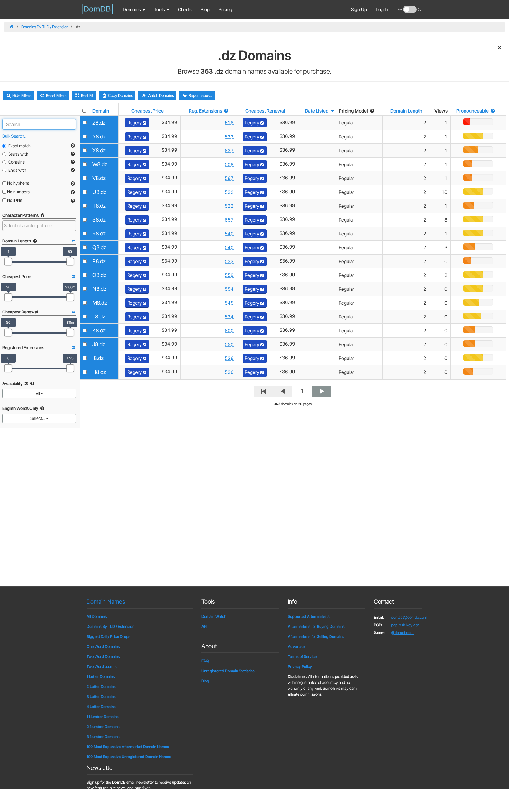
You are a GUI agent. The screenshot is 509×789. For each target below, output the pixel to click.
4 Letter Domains (101, 706)
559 (229, 275)
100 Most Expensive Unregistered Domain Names (129, 756)
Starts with (18, 153)
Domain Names (106, 601)
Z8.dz (98, 123)
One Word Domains (103, 646)
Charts (185, 9)
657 (229, 220)
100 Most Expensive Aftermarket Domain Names (128, 746)
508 (229, 164)
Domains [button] (132, 9)
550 (229, 344)
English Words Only (20, 408)
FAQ (205, 660)
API (204, 626)
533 (229, 137)
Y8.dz (99, 136)
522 (229, 206)
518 (229, 123)
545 (229, 303)
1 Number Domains (103, 716)
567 (229, 178)
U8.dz (99, 192)
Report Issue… (200, 95)
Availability (15, 383)
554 (229, 289)
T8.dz (99, 206)
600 (229, 331)
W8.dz (99, 164)
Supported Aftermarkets (309, 616)
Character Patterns (20, 215)
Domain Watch (214, 616)
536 (229, 358)
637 (229, 150)
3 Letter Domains (101, 696)
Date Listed (316, 111)
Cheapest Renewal (265, 111)
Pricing (225, 9)
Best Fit (86, 95)
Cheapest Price (147, 111)
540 (229, 234)
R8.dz (99, 233)
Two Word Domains (103, 656)
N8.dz (99, 289)
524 (229, 317)
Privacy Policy (300, 666)
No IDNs (14, 200)
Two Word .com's (102, 666)
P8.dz (99, 261)
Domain (100, 111)
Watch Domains (160, 95)
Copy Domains (120, 95)
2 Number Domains (103, 726)
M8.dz (99, 303)
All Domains (97, 616)
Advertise (296, 646)
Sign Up (359, 9)
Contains (16, 161)
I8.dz (98, 358)
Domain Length (406, 111)
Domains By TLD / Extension (44, 26)
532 (229, 192)
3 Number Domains (103, 736)
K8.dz (99, 330)
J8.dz (98, 344)
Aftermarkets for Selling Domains (316, 636)
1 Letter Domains (101, 676)
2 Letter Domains (101, 686)
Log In (382, 9)
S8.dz (99, 220)
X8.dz (99, 150)
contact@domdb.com (409, 617)
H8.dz (99, 372)
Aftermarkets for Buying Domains (316, 626)
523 (229, 261)
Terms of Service (302, 656)
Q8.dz (99, 247)
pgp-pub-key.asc (405, 625)
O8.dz (99, 275)
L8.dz (98, 316)
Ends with (17, 170)
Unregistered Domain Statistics (228, 670)
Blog (205, 9)
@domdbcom (402, 632)
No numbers (18, 191)
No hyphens (17, 183)
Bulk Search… (14, 135)
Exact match (19, 145)
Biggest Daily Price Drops (108, 636)
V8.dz (99, 178)
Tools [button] (160, 9)
